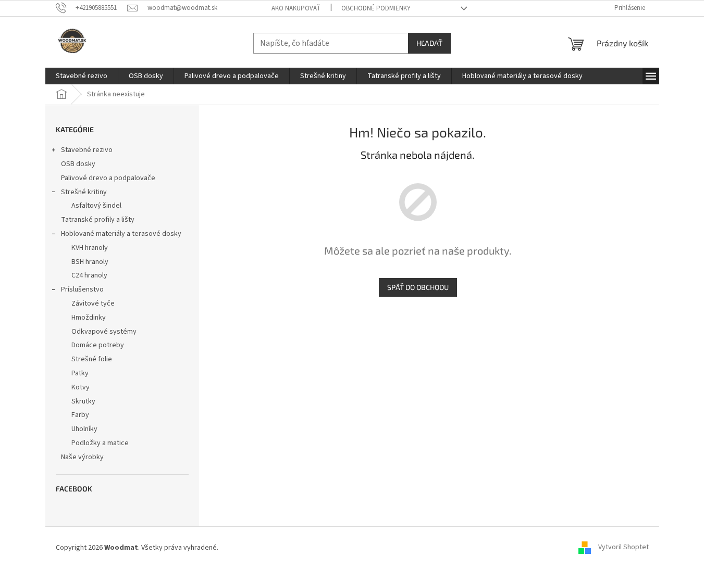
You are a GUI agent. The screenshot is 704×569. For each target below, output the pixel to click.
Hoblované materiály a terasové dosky (121, 234)
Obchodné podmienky (376, 8)
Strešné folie (91, 359)
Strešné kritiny (84, 192)
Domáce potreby (97, 345)
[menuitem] (81, 76)
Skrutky (83, 401)
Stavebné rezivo (87, 150)
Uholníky (84, 429)
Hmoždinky (88, 317)
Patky (80, 373)
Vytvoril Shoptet (623, 547)
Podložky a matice (100, 443)
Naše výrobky (82, 457)
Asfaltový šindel (96, 205)
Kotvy (80, 387)
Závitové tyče (93, 303)
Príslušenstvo (82, 289)
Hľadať (429, 43)
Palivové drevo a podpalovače (108, 178)
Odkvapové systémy (104, 331)
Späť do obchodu (418, 287)
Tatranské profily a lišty (97, 219)
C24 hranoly (89, 275)
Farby (80, 415)
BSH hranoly (89, 262)
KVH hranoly (89, 248)
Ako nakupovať (295, 8)
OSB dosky (78, 164)
